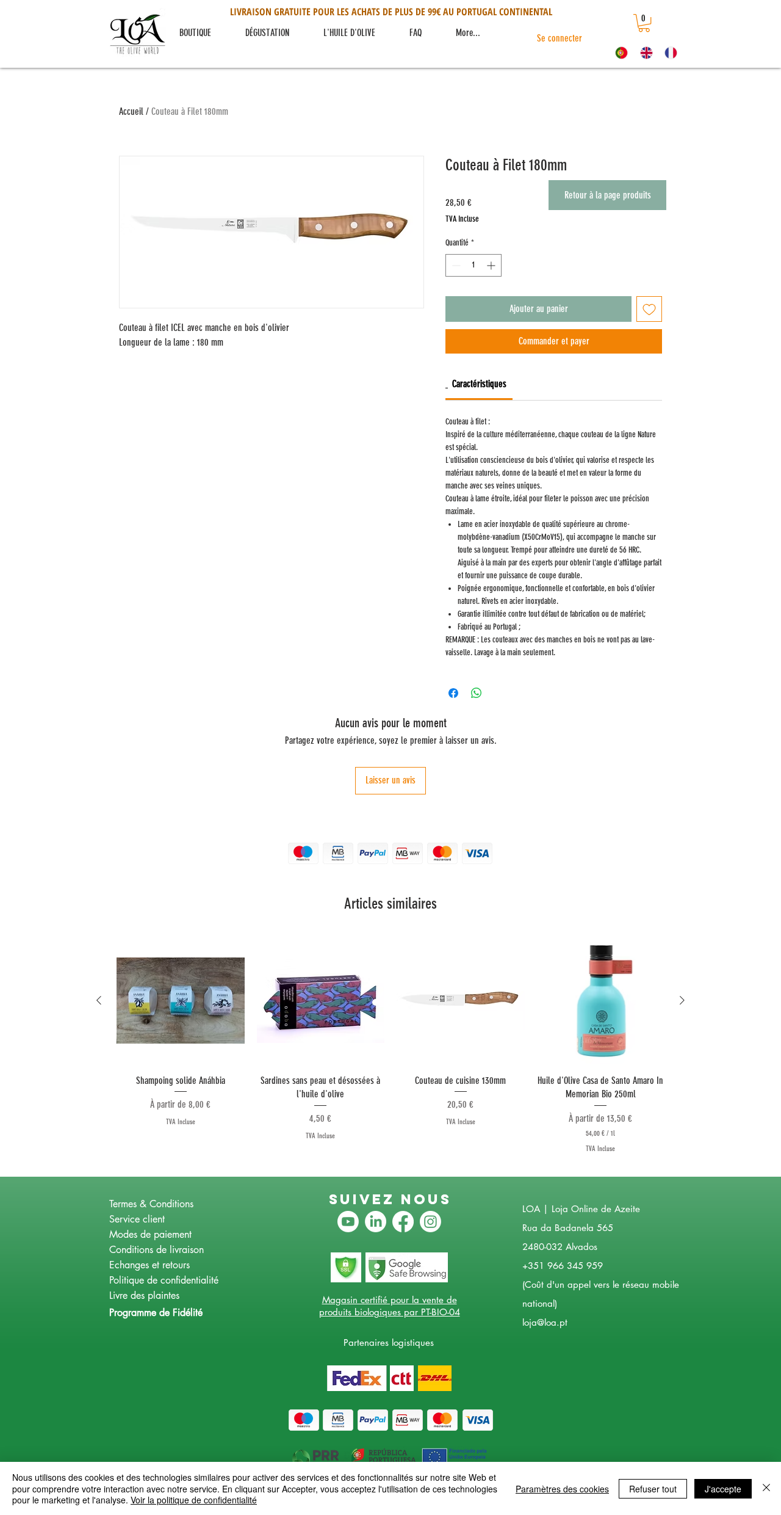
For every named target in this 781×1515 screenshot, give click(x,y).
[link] (644, 23)
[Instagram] (430, 1221)
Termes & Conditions (151, 1203)
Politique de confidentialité (163, 1280)
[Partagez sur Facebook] (453, 693)
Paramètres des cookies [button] (562, 1489)
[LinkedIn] (375, 1221)
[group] (390, 1045)
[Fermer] (766, 1488)
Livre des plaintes (144, 1295)
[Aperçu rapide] (181, 1001)
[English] (643, 52)
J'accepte (723, 1489)
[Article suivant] (682, 1000)
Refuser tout (653, 1489)
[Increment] (492, 265)
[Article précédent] (99, 1000)
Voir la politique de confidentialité (194, 1500)
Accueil (131, 111)
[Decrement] (454, 265)
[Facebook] (403, 1221)
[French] (667, 52)
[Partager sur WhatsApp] (476, 693)
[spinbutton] (473, 265)
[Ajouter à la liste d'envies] (649, 309)
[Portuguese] (618, 52)
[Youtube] (348, 1221)
